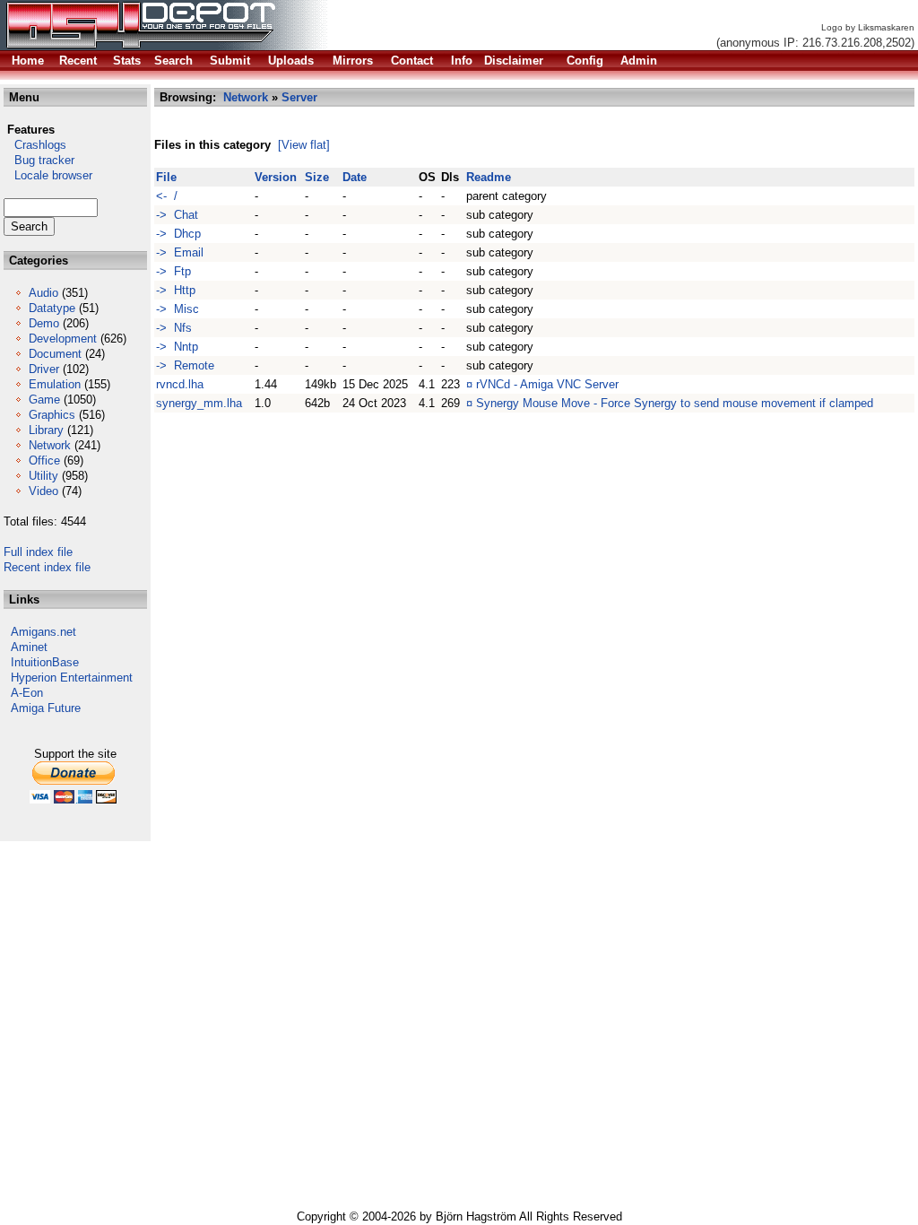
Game (44, 399)
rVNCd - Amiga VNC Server (547, 384)
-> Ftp (173, 271)
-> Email (180, 252)
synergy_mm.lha (199, 403)
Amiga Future (46, 708)
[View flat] (304, 145)
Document (55, 354)
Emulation (55, 384)
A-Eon (27, 692)
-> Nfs (174, 327)
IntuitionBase (45, 662)
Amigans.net (43, 632)
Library (46, 430)
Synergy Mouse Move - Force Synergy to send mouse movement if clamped (674, 403)
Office (44, 460)
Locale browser (48, 175)
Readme (488, 177)
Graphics (52, 414)
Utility (43, 475)
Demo (44, 323)
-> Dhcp (178, 233)
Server (299, 97)
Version (276, 177)
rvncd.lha (180, 384)
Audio (43, 293)
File (166, 177)
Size (317, 177)
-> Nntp (177, 346)
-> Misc (177, 309)
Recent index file (47, 567)
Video (43, 491)
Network (50, 445)
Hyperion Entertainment (72, 677)
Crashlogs (35, 145)
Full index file (38, 552)
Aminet (29, 647)
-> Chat (177, 215)
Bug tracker (39, 160)
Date (354, 177)
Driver (44, 369)
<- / (167, 196)
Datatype (52, 308)
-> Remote (185, 365)
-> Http (175, 290)
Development (63, 338)
